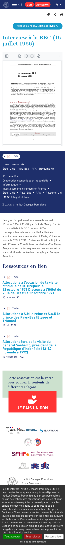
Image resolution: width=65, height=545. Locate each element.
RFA (38, 192)
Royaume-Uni (54, 192)
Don (29, 4)
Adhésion (42, 4)
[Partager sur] (55, 14)
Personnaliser (53, 536)
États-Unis (8, 192)
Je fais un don (32, 407)
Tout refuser (33, 536)
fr (57, 4)
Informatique (10, 184)
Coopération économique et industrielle (25, 180)
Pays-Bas (25, 192)
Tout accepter (12, 536)
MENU (14, 4)
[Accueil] (7, 4)
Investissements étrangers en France (24, 188)
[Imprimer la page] (61, 14)
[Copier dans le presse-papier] (48, 14)
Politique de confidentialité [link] (32, 541)
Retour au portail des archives (36, 25)
